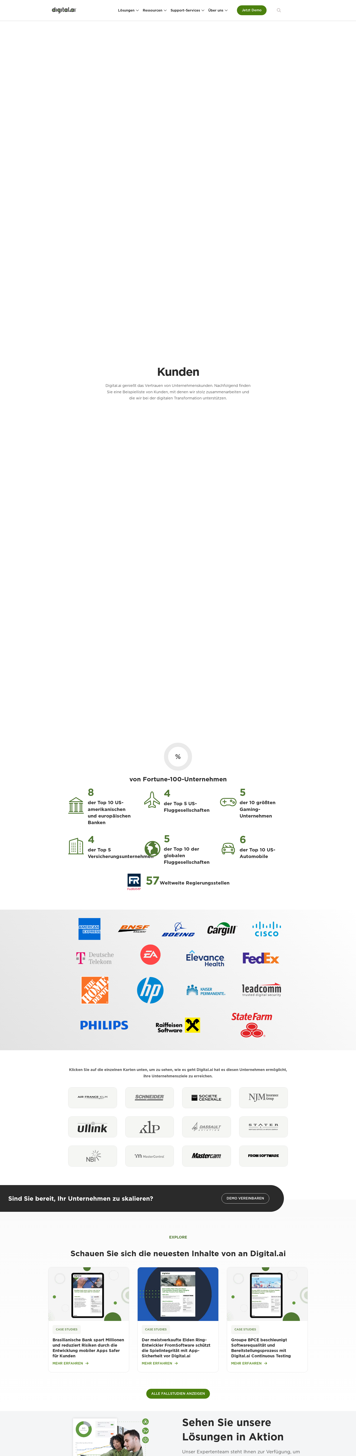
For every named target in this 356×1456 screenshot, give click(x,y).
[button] (279, 10)
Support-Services (185, 10)
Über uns (215, 10)
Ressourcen (152, 10)
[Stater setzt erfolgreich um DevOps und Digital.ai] (263, 1127)
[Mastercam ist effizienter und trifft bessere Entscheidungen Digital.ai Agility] (206, 1156)
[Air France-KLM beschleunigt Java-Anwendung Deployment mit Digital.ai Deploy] (92, 1097)
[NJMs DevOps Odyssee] (263, 1097)
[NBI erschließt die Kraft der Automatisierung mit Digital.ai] (92, 1156)
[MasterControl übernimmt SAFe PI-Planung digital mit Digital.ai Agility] (149, 1156)
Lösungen (126, 10)
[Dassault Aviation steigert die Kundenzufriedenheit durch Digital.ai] (206, 1127)
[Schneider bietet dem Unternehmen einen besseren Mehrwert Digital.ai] (149, 1097)
